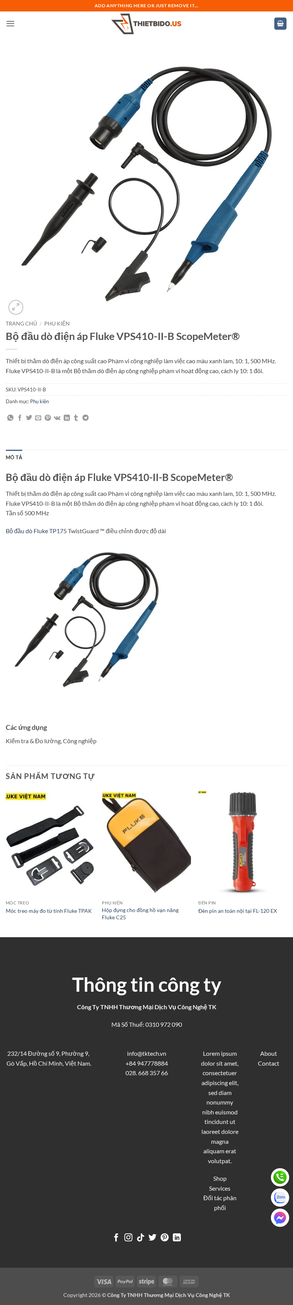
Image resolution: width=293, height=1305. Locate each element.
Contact (268, 1063)
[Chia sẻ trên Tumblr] (76, 418)
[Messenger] (280, 1218)
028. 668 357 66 (147, 1072)
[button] (10, 23)
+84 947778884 (147, 1063)
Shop (220, 1178)
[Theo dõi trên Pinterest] (165, 1238)
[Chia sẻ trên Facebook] (20, 418)
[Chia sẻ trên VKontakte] (57, 418)
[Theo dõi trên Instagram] (128, 1238)
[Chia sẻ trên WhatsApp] (10, 418)
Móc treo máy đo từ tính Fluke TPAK (49, 910)
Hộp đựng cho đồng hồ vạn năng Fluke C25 (140, 913)
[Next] (287, 862)
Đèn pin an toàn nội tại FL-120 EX (237, 910)
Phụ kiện (57, 324)
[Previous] (6, 862)
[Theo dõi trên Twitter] (152, 1238)
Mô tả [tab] (14, 457)
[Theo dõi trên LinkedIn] (177, 1238)
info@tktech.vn (146, 1053)
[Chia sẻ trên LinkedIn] (67, 418)
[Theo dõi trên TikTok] (141, 1238)
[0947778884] (280, 1177)
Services (219, 1188)
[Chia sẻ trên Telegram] (85, 418)
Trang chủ (21, 324)
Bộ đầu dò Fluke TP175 (36, 530)
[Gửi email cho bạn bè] (38, 418)
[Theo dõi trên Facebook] (116, 1238)
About (268, 1053)
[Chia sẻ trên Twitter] (29, 418)
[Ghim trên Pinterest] (48, 418)
